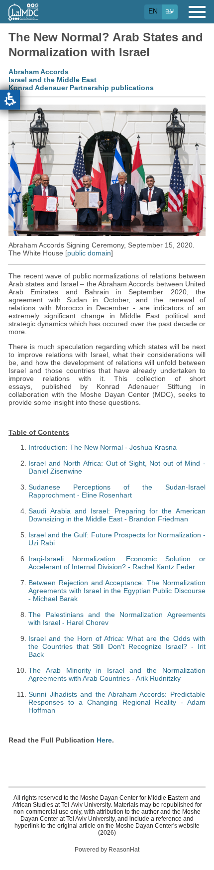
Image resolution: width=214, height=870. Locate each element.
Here (104, 740)
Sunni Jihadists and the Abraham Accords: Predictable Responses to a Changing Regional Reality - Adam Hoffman (117, 702)
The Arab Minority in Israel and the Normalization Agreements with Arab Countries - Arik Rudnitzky (117, 674)
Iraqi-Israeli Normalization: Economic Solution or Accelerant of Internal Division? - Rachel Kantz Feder (117, 563)
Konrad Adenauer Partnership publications (81, 88)
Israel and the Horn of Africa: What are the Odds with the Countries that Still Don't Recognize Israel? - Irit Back (117, 646)
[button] (10, 100)
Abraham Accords (38, 72)
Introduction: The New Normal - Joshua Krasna (102, 447)
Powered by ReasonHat (107, 849)
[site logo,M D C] (23, 16)
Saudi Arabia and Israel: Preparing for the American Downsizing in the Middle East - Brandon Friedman (117, 515)
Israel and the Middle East (52, 80)
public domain (89, 253)
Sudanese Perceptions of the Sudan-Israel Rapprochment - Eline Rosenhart (117, 491)
